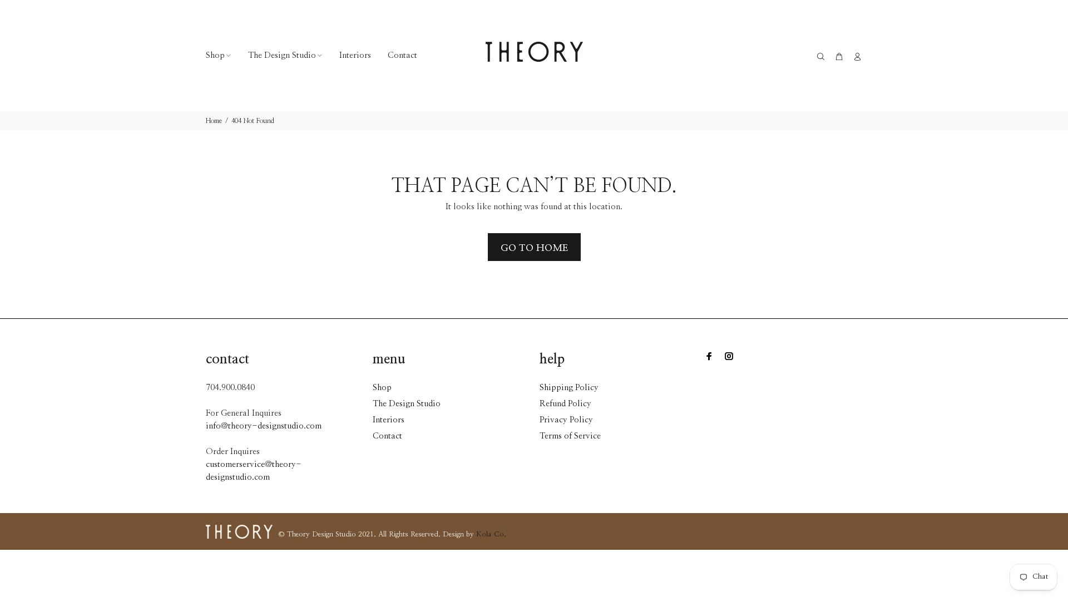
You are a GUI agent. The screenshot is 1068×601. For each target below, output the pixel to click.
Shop (382, 387)
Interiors (388, 420)
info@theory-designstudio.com (264, 426)
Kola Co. (491, 534)
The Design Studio (407, 404)
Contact (387, 436)
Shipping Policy (569, 387)
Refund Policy (565, 404)
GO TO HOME (534, 248)
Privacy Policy (566, 420)
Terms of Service (570, 436)
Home (214, 120)
